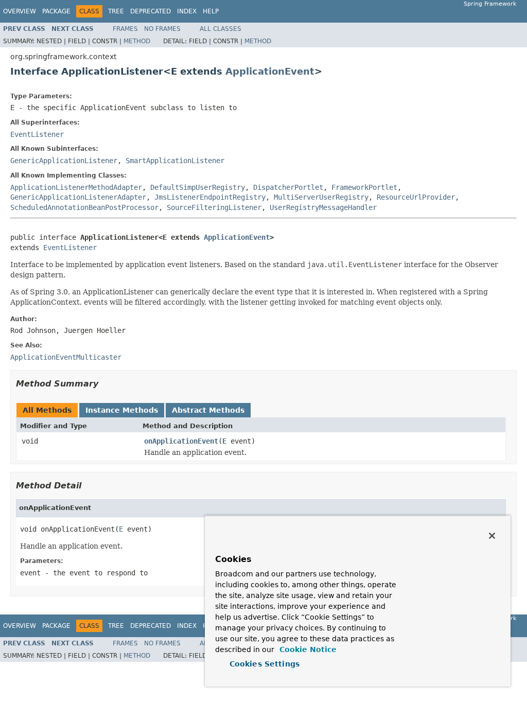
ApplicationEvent (269, 71)
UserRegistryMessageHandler (323, 207)
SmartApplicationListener (175, 160)
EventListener (37, 134)
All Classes (220, 28)
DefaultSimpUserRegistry (197, 187)
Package (56, 11)
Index (187, 11)
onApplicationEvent (181, 441)
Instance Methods (121, 410)
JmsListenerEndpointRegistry (210, 197)
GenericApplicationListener (63, 160)
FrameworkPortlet (364, 187)
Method (137, 41)
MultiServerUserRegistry (321, 197)
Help (211, 11)
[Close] (492, 535)
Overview (19, 11)
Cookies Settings (265, 664)
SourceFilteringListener (214, 207)
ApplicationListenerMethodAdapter (76, 187)
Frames (125, 28)
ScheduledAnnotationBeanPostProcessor (84, 207)
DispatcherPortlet (288, 187)
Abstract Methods (208, 410)
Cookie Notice (307, 649)
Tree (116, 11)
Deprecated (150, 11)
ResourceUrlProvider (416, 197)
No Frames (162, 28)
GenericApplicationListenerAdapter (78, 197)
